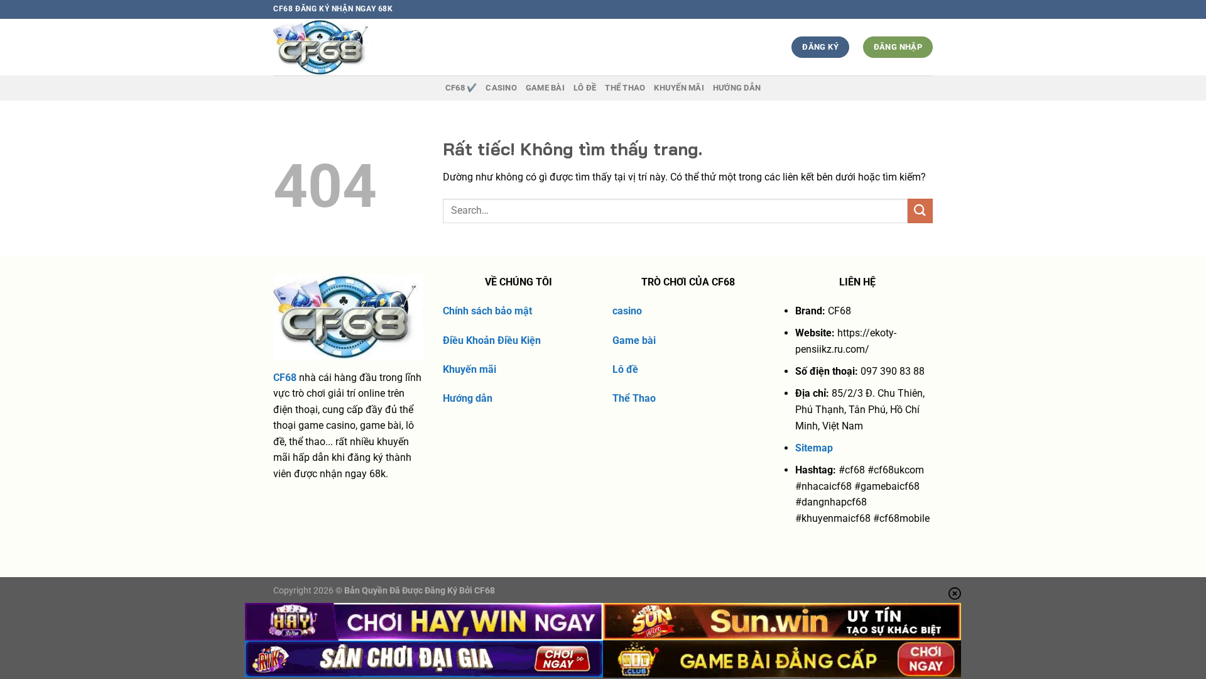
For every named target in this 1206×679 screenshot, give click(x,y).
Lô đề (625, 369)
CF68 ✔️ (461, 87)
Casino (501, 87)
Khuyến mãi (469, 369)
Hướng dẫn (737, 87)
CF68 (284, 378)
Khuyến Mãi (679, 87)
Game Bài (545, 87)
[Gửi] (920, 211)
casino (627, 311)
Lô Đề (584, 87)
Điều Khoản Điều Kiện (492, 340)
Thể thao (625, 87)
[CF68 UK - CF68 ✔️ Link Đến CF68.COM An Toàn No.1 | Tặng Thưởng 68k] (346, 47)
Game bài (634, 340)
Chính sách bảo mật (487, 311)
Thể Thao (634, 398)
